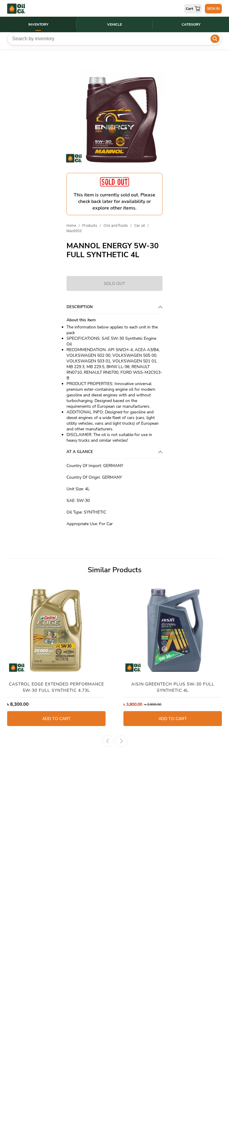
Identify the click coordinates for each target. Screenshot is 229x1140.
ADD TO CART (56, 718)
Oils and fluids (115, 226)
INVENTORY (38, 24)
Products (89, 226)
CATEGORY (191, 24)
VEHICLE (114, 24)
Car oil (139, 226)
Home (71, 226)
